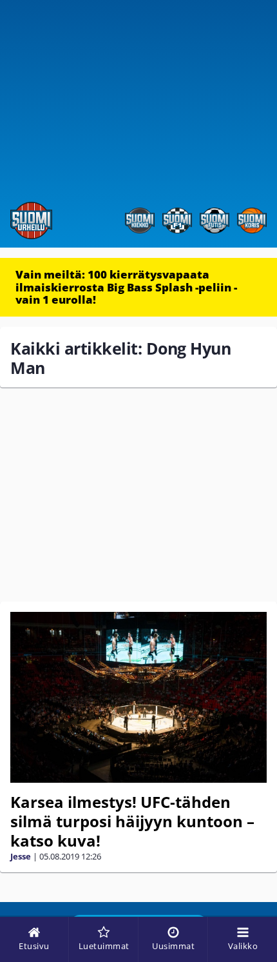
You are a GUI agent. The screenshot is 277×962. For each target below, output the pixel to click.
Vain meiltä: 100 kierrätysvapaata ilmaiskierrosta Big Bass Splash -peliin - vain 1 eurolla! (126, 287)
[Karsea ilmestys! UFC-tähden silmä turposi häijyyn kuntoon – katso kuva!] (138, 697)
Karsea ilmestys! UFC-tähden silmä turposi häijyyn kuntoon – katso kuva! (132, 821)
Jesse (20, 856)
